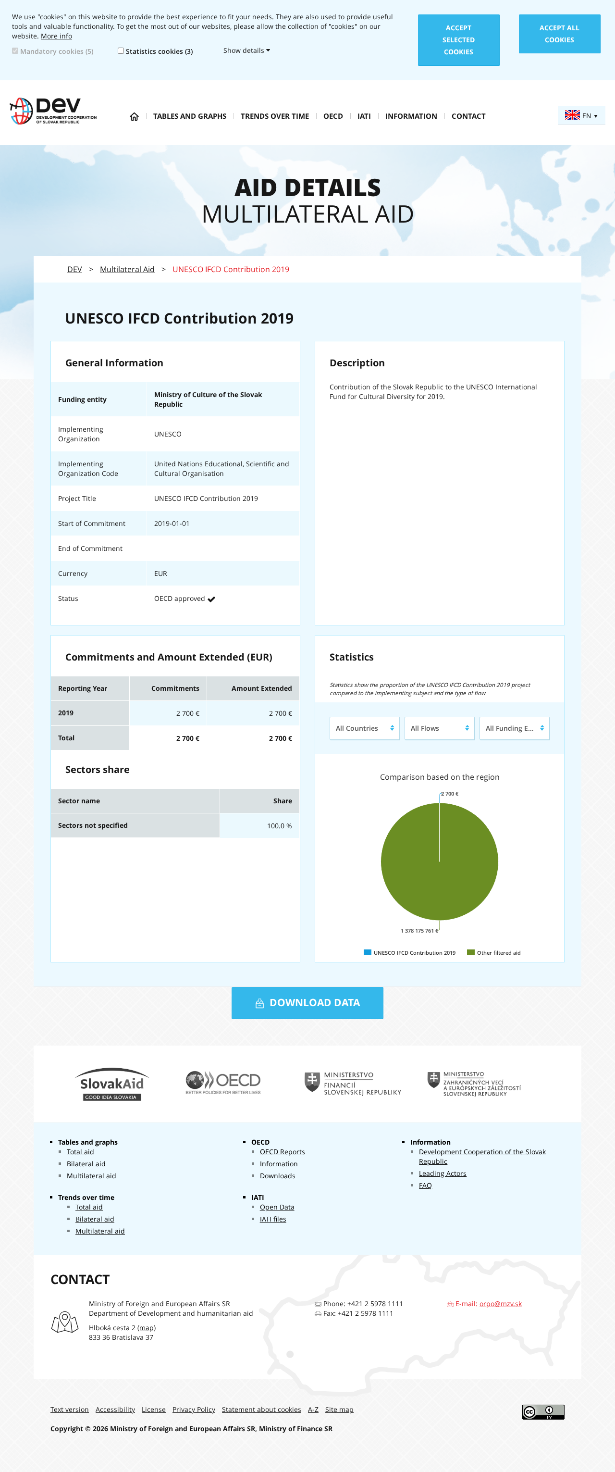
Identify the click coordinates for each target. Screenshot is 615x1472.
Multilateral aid (91, 1175)
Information (411, 116)
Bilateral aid (86, 1163)
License (154, 1409)
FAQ (425, 1185)
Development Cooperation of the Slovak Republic (482, 1156)
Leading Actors (443, 1173)
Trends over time (275, 116)
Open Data (277, 1206)
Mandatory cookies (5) (55, 51)
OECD (333, 116)
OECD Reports (282, 1151)
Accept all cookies (559, 33)
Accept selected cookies (459, 39)
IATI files (273, 1218)
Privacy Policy (193, 1409)
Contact (469, 116)
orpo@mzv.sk (501, 1303)
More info (56, 35)
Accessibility (115, 1409)
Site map (339, 1409)
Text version (69, 1409)
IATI (364, 116)
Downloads (277, 1175)
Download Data (313, 1002)
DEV (74, 269)
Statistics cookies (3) (158, 51)
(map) (146, 1327)
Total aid (80, 1151)
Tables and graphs (189, 116)
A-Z (313, 1409)
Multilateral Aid (127, 269)
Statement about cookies (261, 1409)
